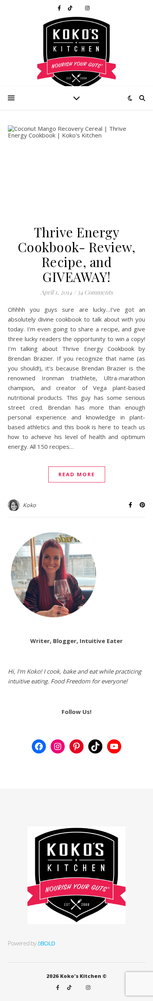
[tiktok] (70, 7)
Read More (76, 474)
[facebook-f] (60, 7)
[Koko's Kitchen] (76, 51)
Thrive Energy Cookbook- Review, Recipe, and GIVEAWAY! (77, 254)
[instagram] (87, 7)
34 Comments (95, 292)
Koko (29, 505)
